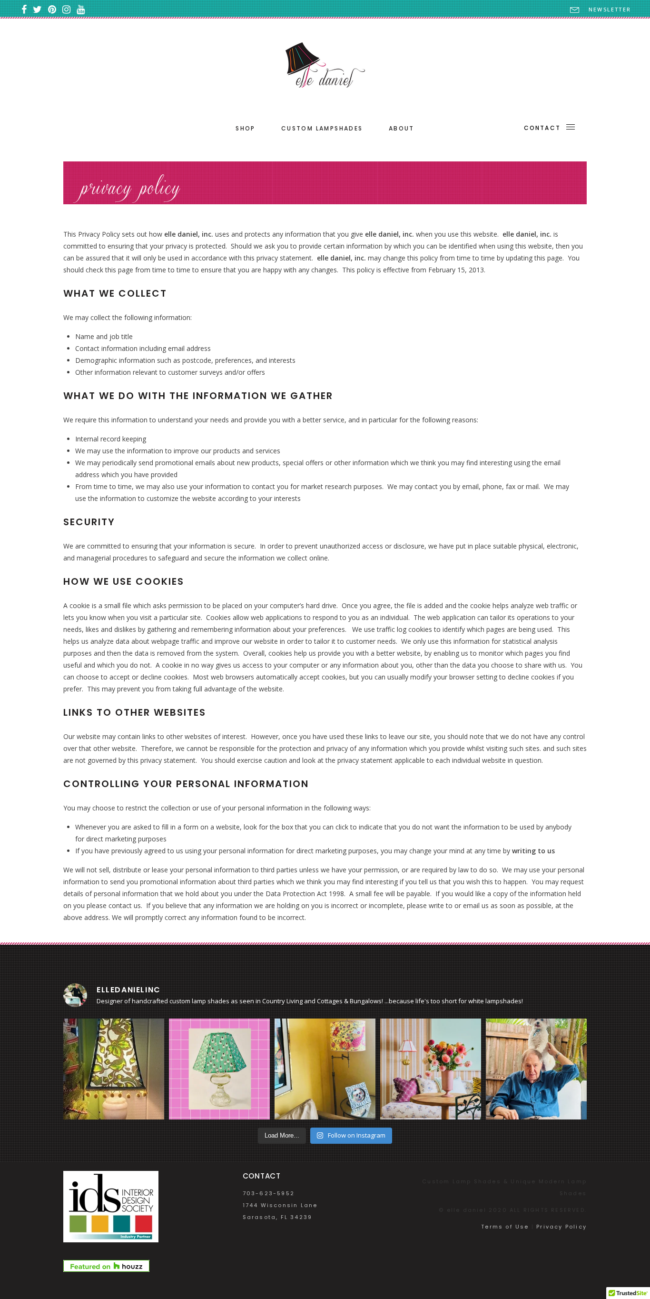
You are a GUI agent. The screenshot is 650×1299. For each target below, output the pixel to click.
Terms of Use (505, 1226)
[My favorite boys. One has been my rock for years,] (536, 1069)
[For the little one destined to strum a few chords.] (219, 1069)
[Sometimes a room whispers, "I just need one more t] (430, 1069)
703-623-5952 (269, 1193)
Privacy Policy (561, 1226)
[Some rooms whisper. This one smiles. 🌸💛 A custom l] (325, 1069)
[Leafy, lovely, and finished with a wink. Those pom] (113, 1069)
